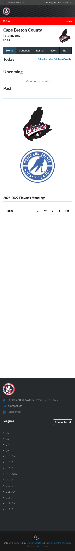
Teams (68, 21)
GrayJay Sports (15, 2)
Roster (40, 50)
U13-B (9, 485)
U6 (7, 438)
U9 (7, 450)
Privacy (44, 546)
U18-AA (10, 503)
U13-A (6, 21)
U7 (7, 444)
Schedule (24, 50)
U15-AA (10, 491)
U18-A (9, 509)
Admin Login (65, 2)
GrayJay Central (53, 542)
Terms (36, 546)
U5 (7, 433)
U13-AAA (11, 474)
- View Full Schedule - (37, 81)
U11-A (9, 462)
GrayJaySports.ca (35, 542)
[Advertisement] (37, 257)
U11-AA (10, 456)
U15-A (9, 497)
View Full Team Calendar (60, 59)
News (53, 50)
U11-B (9, 468)
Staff (65, 50)
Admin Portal (63, 422)
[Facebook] (37, 537)
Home (9, 50)
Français (51, 2)
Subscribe (42, 59)
